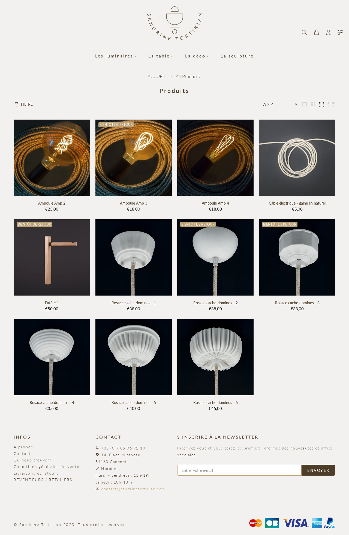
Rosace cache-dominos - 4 (52, 402)
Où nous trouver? (33, 460)
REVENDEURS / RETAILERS (43, 479)
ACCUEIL (157, 76)
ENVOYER (318, 470)
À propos (23, 447)
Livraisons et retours (36, 473)
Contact (22, 453)
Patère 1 (52, 302)
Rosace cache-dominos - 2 (215, 302)
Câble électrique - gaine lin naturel (297, 203)
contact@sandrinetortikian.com (133, 489)
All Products (188, 76)
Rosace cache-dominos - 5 (134, 402)
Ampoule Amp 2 (51, 203)
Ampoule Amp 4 (215, 203)
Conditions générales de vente (46, 466)
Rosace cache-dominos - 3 (297, 302)
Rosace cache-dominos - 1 (134, 302)
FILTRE (27, 104)
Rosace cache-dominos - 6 (215, 402)
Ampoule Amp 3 (133, 203)
